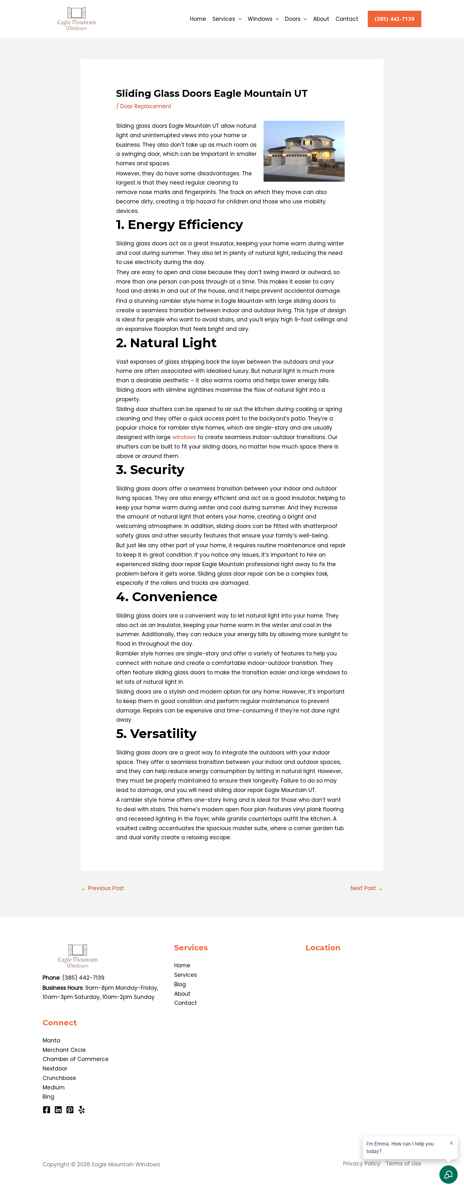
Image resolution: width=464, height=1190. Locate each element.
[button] (394, 19)
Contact (347, 19)
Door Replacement (145, 106)
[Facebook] (47, 1110)
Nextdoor (55, 1068)
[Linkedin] (58, 1110)
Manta (51, 1040)
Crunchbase (59, 1078)
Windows (260, 19)
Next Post (367, 888)
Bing (48, 1096)
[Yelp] (82, 1110)
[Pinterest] (70, 1110)
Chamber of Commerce (76, 1059)
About (321, 19)
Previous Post (102, 888)
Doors (292, 19)
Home (198, 19)
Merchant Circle (64, 1050)
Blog (180, 984)
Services (223, 19)
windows (184, 437)
